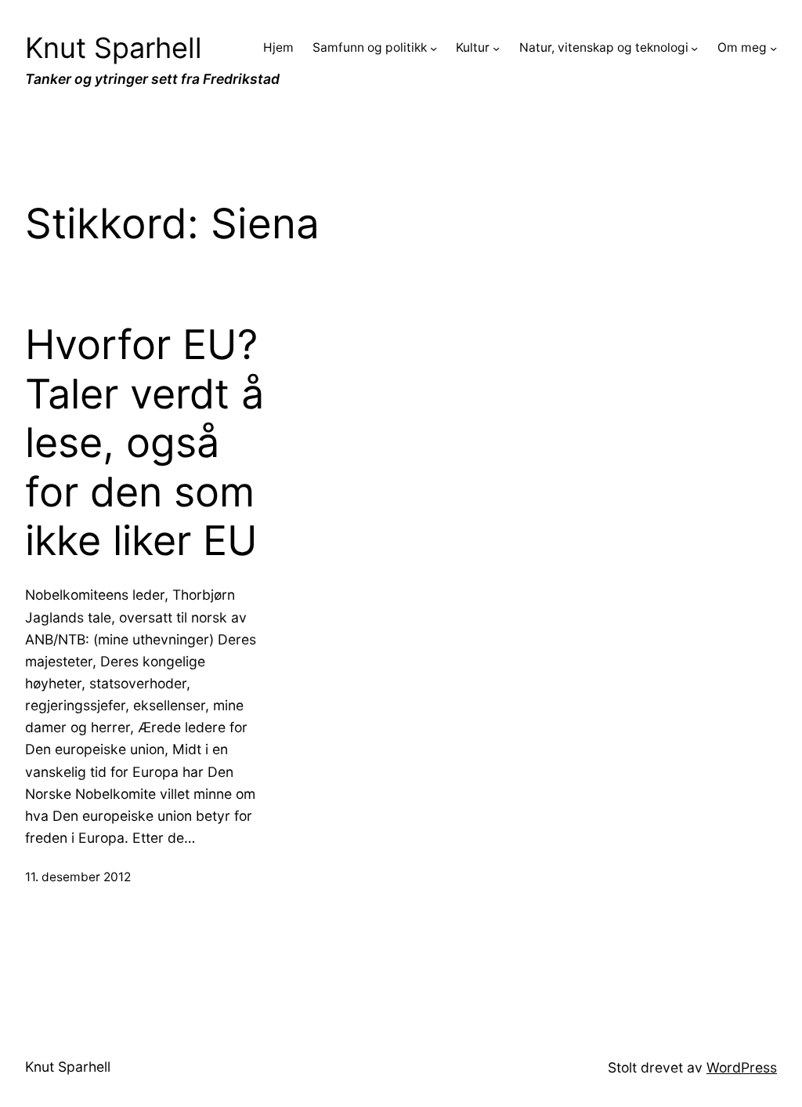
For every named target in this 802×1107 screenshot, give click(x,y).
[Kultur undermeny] (496, 48)
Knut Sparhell (113, 48)
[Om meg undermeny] (773, 48)
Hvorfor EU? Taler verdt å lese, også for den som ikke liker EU (144, 443)
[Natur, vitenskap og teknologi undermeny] (694, 48)
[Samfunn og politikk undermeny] (433, 48)
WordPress (741, 1067)
